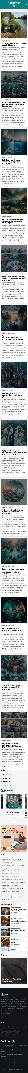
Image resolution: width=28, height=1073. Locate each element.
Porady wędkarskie (16, 928)
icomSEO (22, 1069)
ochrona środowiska (7, 879)
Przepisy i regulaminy (16, 918)
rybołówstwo (16, 885)
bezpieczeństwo (7, 862)
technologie (6, 891)
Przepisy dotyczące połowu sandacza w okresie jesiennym (18, 920)
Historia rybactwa (7, 774)
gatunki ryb (16, 871)
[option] (14, 805)
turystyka (16, 891)
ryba (23, 882)
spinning (20, 888)
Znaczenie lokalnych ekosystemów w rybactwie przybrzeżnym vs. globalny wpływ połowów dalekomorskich (13, 571)
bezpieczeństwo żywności (8, 865)
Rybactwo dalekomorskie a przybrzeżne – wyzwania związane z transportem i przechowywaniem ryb (13, 337)
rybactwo (6, 885)
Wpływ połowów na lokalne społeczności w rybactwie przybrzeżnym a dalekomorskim (11, 745)
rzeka (12, 888)
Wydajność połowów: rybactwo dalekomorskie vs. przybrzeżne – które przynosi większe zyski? (14, 452)
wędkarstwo (6, 894)
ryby (5, 888)
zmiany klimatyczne (18, 894)
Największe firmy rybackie (9, 785)
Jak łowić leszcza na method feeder (18, 931)
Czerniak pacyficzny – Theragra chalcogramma (12, 980)
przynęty (15, 882)
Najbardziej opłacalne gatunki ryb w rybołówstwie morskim (18, 910)
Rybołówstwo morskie (16, 907)
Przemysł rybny (6, 781)
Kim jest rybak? (6, 778)
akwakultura (6, 859)
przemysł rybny (20, 879)
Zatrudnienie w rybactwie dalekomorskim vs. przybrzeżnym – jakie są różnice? (12, 395)
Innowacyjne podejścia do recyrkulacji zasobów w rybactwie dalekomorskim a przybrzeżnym (14, 278)
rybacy (3, 40)
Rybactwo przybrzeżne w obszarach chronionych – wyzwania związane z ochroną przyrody (13, 221)
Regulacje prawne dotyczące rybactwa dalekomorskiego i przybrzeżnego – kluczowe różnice (13, 104)
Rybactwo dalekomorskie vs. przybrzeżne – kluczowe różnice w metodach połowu (12, 630)
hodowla (6, 873)
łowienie (19, 897)
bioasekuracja (21, 865)
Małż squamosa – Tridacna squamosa (17, 941)
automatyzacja (17, 859)
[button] (13, 822)
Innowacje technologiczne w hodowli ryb (14, 806)
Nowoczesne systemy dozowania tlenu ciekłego (12, 811)
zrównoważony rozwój (8, 897)
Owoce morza (14, 939)
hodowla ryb (15, 873)
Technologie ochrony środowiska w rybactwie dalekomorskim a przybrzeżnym (12, 511)
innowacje (6, 876)
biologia (5, 868)
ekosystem (6, 871)
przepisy (6, 882)
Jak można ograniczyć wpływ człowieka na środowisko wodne (14, 44)
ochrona (15, 876)
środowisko (6, 900)
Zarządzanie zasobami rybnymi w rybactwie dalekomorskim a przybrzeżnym (12, 687)
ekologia (14, 868)
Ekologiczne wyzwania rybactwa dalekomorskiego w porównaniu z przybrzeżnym (12, 162)
